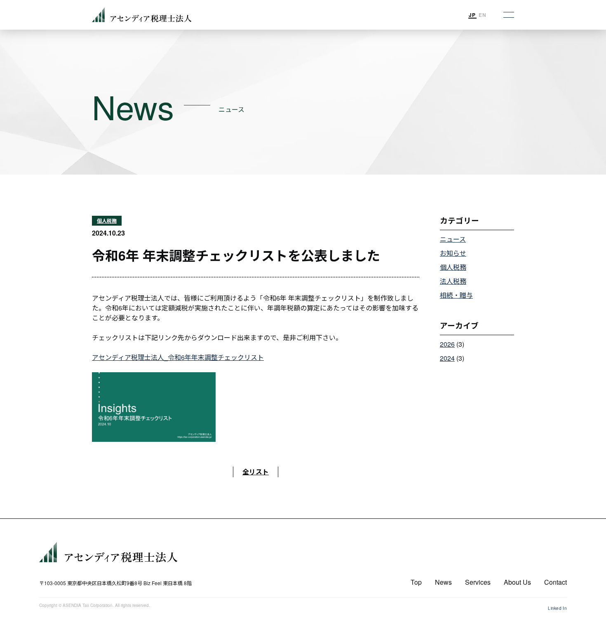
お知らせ (453, 253)
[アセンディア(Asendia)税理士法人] (142, 14)
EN (482, 15)
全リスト (255, 471)
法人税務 (453, 281)
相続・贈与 (456, 295)
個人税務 (107, 220)
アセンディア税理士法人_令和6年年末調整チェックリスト (178, 357)
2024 (447, 358)
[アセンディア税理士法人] (115, 552)
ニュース (453, 239)
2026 (447, 344)
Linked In (557, 608)
